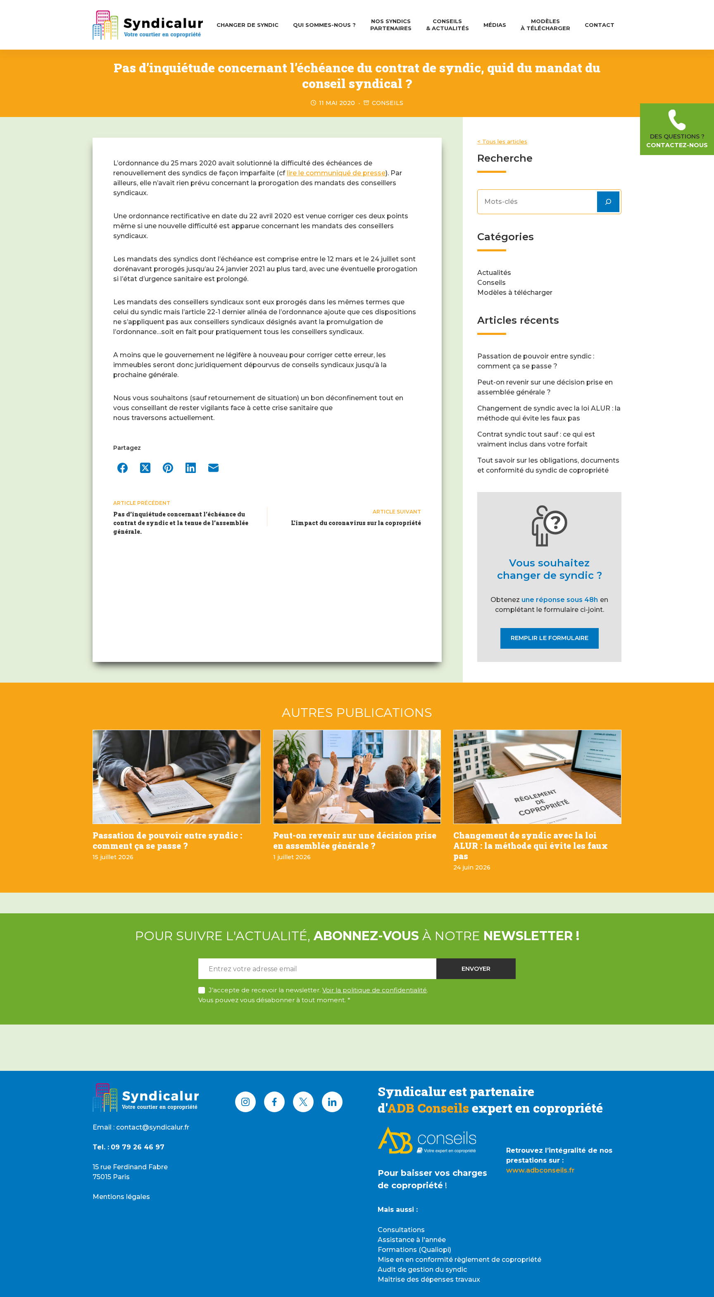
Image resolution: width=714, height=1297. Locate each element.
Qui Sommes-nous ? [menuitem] (324, 24)
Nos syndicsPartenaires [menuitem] (391, 24)
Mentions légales (121, 1197)
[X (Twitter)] (145, 468)
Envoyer (476, 968)
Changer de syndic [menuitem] (247, 24)
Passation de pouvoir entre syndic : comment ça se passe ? (167, 840)
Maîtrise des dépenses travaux (429, 1279)
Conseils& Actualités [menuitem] (447, 24)
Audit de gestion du (411, 1269)
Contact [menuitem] (599, 24)
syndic (456, 1269)
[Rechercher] (608, 201)
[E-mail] (213, 468)
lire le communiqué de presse (336, 173)
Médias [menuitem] (494, 24)
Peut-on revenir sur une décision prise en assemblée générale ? (354, 840)
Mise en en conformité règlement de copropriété (459, 1260)
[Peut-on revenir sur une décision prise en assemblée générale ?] (357, 777)
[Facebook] (122, 468)
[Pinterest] (168, 468)
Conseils (387, 103)
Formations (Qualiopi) (414, 1250)
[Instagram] (245, 1102)
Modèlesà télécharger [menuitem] (545, 24)
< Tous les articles (502, 141)
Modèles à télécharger (514, 292)
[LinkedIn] (190, 468)
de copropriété (410, 1185)
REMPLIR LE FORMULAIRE (549, 638)
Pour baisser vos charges (432, 1173)
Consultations (401, 1230)
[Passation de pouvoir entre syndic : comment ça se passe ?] (177, 777)
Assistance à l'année (412, 1240)
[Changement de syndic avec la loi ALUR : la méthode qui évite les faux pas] (537, 777)
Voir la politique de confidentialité (374, 990)
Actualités (494, 273)
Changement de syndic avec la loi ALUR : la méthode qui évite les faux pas (530, 845)
